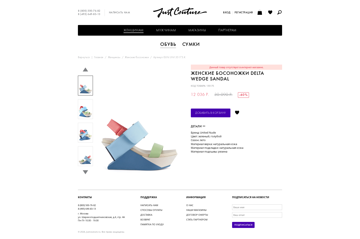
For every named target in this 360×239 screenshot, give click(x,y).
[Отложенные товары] (270, 13)
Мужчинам (166, 30)
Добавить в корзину (210, 113)
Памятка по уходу (152, 224)
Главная (98, 57)
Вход (226, 12)
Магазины (197, 30)
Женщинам (134, 30)
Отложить (237, 113)
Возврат (145, 219)
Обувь (168, 44)
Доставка (146, 214)
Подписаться (243, 225)
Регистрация (244, 12)
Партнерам (227, 30)
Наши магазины (196, 209)
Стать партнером (197, 219)
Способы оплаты (151, 209)
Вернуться (84, 57)
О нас (189, 205)
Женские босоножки (137, 57)
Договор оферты (197, 214)
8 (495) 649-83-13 (89, 14)
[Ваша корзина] (260, 13)
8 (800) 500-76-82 (89, 11)
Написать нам (119, 12)
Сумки (191, 44)
